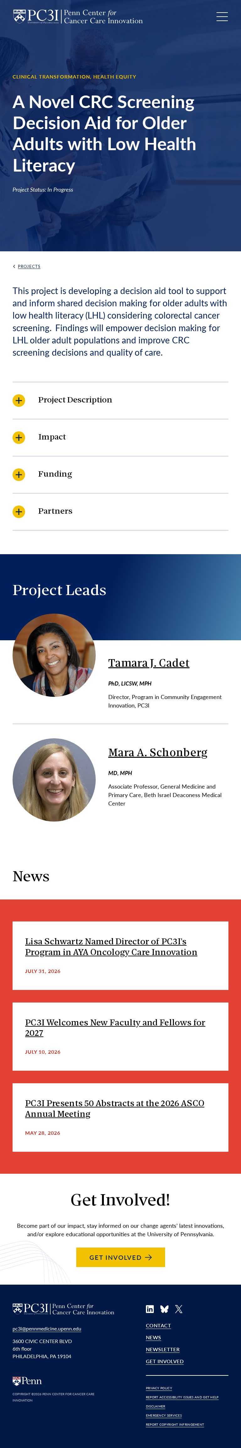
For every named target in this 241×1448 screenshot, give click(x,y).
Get (115, 1257)
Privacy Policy (159, 1388)
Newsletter (163, 1349)
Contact (158, 1325)
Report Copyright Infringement (175, 1424)
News (153, 1337)
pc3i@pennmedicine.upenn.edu (47, 1328)
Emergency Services (164, 1415)
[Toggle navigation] (222, 16)
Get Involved (165, 1361)
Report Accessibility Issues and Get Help (182, 1397)
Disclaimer (155, 1406)
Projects (29, 266)
